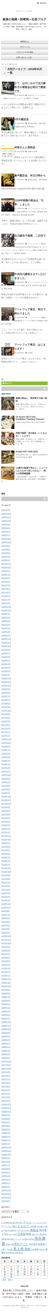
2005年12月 (6, 1147)
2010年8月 (5, 950)
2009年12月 (6, 979)
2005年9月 (5, 1158)
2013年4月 (5, 854)
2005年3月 (5, 1179)
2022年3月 (5, 585)
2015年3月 (5, 789)
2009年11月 (6, 983)
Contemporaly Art (20, 247)
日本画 (21, 1234)
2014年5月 (5, 818)
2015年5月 (5, 782)
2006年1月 (5, 1144)
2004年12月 (6, 1190)
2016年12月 (6, 739)
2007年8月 (5, 1076)
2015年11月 (6, 775)
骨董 (16, 1253)
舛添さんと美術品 (24, 147)
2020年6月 (5, 617)
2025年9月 (5, 524)
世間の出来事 (32, 151)
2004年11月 (6, 1194)
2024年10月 (6, 542)
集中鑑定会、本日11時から (30, 175)
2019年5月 (5, 660)
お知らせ (31, 95)
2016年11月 (6, 743)
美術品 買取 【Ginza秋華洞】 (24, 7)
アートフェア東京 (29, 321)
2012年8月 (5, 879)
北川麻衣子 (27, 98)
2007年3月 (5, 1094)
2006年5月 (5, 1129)
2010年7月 (5, 954)
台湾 (22, 1230)
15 (44, 1269)
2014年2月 (5, 829)
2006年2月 (5, 1140)
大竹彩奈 (27, 1230)
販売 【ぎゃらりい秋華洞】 (24, 11)
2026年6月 (5, 510)
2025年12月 (6, 514)
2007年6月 (5, 1083)
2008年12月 (6, 1022)
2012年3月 (5, 897)
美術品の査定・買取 (35, 123)
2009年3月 (5, 1011)
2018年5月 (5, 703)
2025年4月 (5, 532)
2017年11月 (6, 707)
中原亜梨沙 (40, 321)
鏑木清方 (42, 1249)
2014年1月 (5, 832)
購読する (8, 383)
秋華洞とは (24, 42)
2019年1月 (5, 675)
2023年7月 (5, 574)
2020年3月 (5, 628)
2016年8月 (5, 746)
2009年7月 (5, 997)
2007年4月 (5, 1090)
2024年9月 (5, 546)
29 (44, 1274)
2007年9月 (5, 1072)
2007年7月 (5, 1079)
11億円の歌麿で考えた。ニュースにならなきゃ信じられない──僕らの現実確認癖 (31, 471)
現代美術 (33, 1244)
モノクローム (27, 250)
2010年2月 (5, 972)
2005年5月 (5, 1172)
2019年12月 (6, 639)
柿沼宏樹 (25, 1239)
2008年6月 (5, 1040)
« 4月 (3, 1279)
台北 (18, 1230)
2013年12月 (6, 836)
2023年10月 (6, 567)
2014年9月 (5, 807)
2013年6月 (5, 847)
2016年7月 (5, 750)
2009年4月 (5, 1008)
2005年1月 (5, 1187)
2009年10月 (6, 986)
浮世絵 (8, 1244)
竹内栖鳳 (10, 1249)
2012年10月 (6, 872)
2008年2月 (5, 1054)
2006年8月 (5, 1119)
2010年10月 (6, 943)
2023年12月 (6, 564)
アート (27, 1222)
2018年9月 (5, 689)
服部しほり (35, 1234)
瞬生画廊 (24, 215)
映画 (28, 1234)
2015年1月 (5, 793)
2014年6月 (5, 814)
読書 (32, 1249)
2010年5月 (5, 961)
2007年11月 (6, 1065)
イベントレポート (34, 208)
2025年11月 (6, 517)
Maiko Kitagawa (33, 247)
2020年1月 (5, 635)
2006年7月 (5, 1122)
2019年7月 (5, 653)
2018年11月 (6, 682)
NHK (20, 1223)
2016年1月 (5, 771)
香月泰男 (31, 215)
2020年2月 (5, 632)
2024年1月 (5, 560)
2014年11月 (6, 800)
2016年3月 (5, 764)
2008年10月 (6, 1029)
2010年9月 (5, 947)
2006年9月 (5, 1115)
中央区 (33, 212)
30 (5, 1277)
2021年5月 (5, 592)
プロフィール (25, 47)
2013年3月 (5, 857)
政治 (6, 1234)
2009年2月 (5, 1015)
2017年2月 (5, 732)
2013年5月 (5, 850)
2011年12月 (6, 904)
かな (17, 285)
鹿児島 (20, 1253)
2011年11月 (6, 907)
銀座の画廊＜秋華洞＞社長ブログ (24, 19)
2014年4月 (5, 821)
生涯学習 (35, 285)
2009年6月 (5, 1000)
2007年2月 (5, 1097)
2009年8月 (5, 993)
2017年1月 (5, 736)
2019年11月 (6, 642)
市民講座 (40, 212)
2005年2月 (5, 1183)
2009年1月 (5, 1018)
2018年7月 (5, 696)
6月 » (10, 1279)
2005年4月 (5, 1176)
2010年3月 (5, 968)
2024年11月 (6, 539)
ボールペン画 (17, 250)
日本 (10, 1234)
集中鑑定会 (31, 127)
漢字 (29, 285)
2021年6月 (5, 589)
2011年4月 (5, 922)
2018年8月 (5, 693)
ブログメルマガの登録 (24, 52)
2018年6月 (5, 700)
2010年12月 (6, 936)
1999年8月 (5, 1201)
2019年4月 (5, 664)
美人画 (18, 1249)
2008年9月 (5, 1033)
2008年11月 (6, 1026)
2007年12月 (6, 1061)
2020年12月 (6, 607)
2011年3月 (5, 925)
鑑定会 (23, 127)
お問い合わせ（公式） (24, 57)
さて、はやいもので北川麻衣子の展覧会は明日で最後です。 (30, 87)
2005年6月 (5, 1169)
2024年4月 (5, 557)
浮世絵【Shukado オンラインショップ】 (24, 14)
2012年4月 (5, 893)
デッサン (8, 250)
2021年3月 (5, 600)
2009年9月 (5, 990)
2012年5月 (5, 890)
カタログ (23, 1226)
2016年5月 (5, 757)
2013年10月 (6, 839)
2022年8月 (5, 582)
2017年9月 (5, 714)
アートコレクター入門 (39, 1223)
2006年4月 (5, 1133)
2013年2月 (5, 861)
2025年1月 (5, 535)
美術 (40, 285)
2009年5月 (5, 1004)
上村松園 (33, 1227)
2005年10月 (6, 1154)
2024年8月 (5, 549)
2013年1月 (5, 864)
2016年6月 (5, 753)
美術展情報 (18, 321)
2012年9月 (5, 875)
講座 (5, 289)
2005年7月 (5, 1165)
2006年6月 (5, 1126)
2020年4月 (5, 625)
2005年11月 (6, 1151)
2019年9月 (5, 650)
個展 (34, 250)
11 (18, 1269)
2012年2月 (5, 900)
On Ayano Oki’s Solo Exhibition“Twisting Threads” (30, 418)
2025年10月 (6, 521)
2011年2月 (5, 929)
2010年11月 (6, 940)
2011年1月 (5, 932)
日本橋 (14, 1234)
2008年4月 (5, 1047)
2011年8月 (5, 911)
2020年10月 (6, 610)
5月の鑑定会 (21, 119)
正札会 (31, 1239)
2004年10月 (6, 1197)
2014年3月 (5, 825)
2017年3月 (5, 728)
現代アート (9, 253)
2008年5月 (5, 1043)
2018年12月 (6, 678)
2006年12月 (6, 1104)
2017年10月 (6, 711)
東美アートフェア (16, 1239)
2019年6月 (5, 657)
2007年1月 (5, 1101)
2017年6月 (5, 725)
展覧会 (6, 98)
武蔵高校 (17, 127)
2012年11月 (6, 868)
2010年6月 (5, 958)
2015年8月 (5, 779)
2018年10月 (6, 685)
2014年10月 (6, 804)
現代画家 (17, 253)
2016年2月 (5, 768)
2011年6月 (5, 918)
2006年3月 (5, 1137)
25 (18, 1274)
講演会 (10, 289)
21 (38, 1272)
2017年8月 (5, 718)
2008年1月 (5, 1058)
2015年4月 (5, 786)
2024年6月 (5, 553)
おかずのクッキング (16, 98)
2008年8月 (5, 1036)
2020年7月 (5, 614)
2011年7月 (5, 915)
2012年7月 (5, 882)
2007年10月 (6, 1069)
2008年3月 (5, 1051)
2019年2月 (5, 671)
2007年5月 (5, 1086)
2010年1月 (5, 975)
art (2, 1223)
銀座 (36, 1249)
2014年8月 (5, 811)
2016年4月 (5, 761)
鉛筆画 (23, 253)
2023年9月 (5, 571)
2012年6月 (5, 886)
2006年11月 (6, 1108)
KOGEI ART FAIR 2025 (27, 452)
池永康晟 (8, 324)
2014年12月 (6, 796)
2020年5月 (5, 621)
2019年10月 (6, 646)
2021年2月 (5, 603)
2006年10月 (6, 1111)
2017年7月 (5, 721)
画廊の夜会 (16, 215)
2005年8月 (5, 1162)
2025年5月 (5, 528)
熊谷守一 (8, 215)
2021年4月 (5, 596)
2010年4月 (5, 965)
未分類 (30, 353)
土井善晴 (35, 98)
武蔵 (43, 123)
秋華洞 (41, 1244)
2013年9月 (5, 843)
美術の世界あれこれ (24, 212)
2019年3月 (5, 668)
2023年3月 (5, 578)
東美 (8, 1239)
